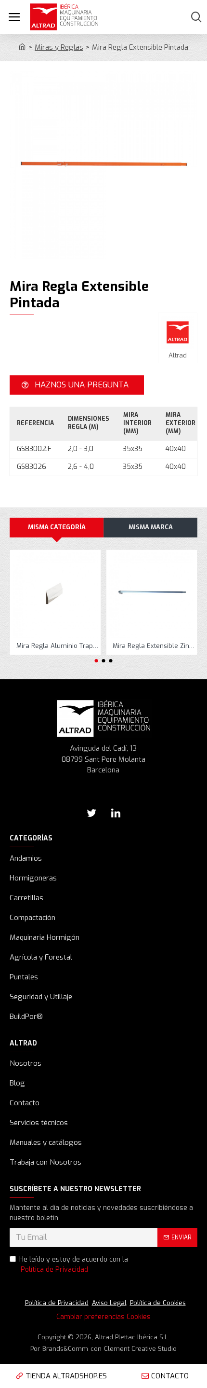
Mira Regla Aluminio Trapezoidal (57, 646)
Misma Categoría (57, 527)
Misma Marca (151, 527)
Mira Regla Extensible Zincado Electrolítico (153, 646)
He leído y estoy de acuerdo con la (73, 1264)
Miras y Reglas (59, 47)
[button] (96, 660)
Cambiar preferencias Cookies (103, 1316)
